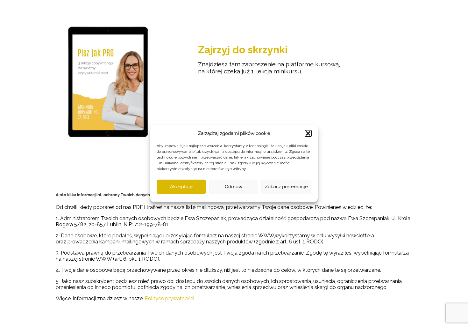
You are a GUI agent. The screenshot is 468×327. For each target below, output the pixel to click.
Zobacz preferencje (286, 187)
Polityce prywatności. (170, 298)
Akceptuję (181, 187)
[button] (308, 133)
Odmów (233, 187)
